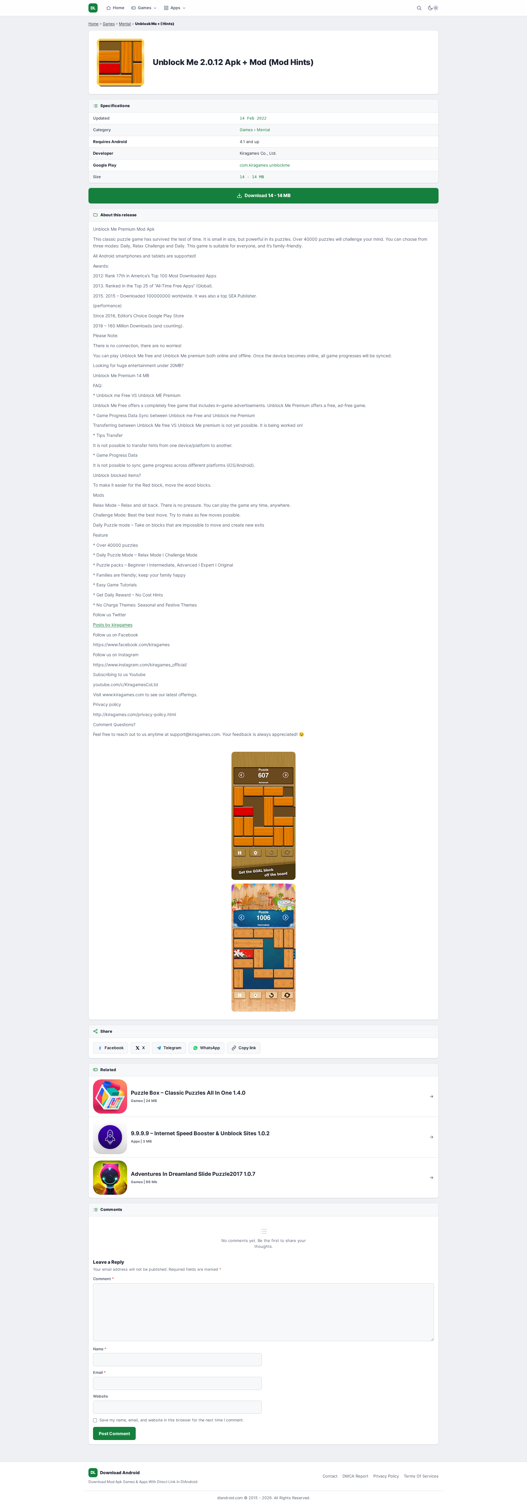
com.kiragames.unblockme (265, 165)
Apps (175, 7)
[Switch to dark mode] (433, 7)
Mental (125, 23)
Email (99, 1372)
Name (99, 1349)
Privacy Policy (386, 1476)
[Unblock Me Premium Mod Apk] (263, 816)
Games (144, 7)
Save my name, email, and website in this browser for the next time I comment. (171, 1420)
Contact (330, 1476)
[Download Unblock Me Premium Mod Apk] (263, 948)
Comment (103, 1278)
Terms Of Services (421, 1476)
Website (100, 1396)
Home (118, 7)
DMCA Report (355, 1476)
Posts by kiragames (112, 624)
